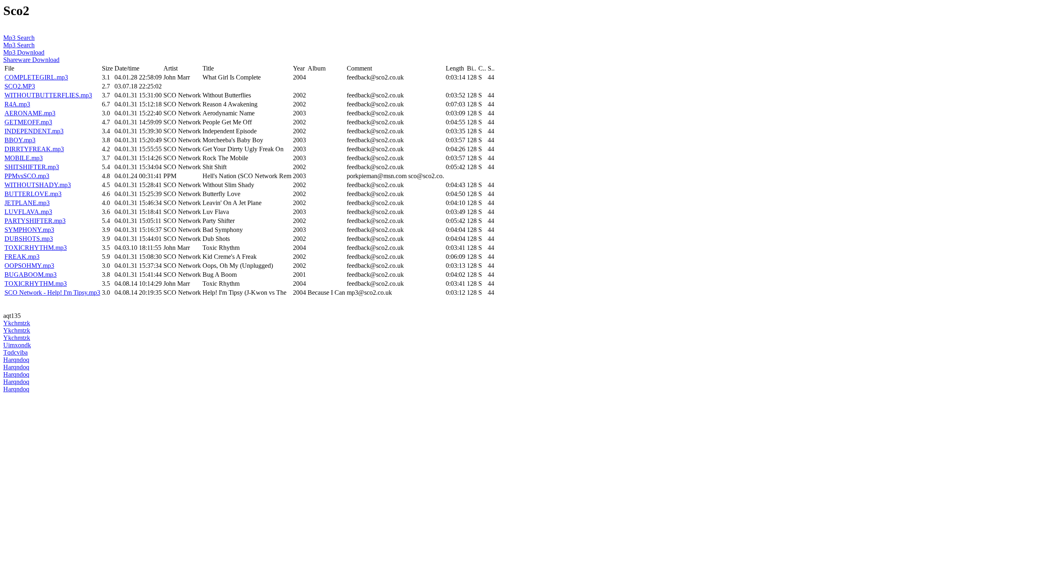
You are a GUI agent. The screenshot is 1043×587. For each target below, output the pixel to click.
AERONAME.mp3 (29, 113)
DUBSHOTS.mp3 (28, 238)
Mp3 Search (19, 37)
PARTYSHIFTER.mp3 (35, 220)
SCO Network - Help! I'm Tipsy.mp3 (52, 292)
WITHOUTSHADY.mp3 (37, 184)
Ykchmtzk (16, 323)
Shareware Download (31, 59)
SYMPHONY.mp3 (29, 229)
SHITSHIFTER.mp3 (31, 166)
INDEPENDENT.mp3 (34, 131)
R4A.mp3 (17, 104)
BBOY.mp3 (19, 140)
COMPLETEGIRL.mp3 (36, 77)
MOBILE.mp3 (23, 157)
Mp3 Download (23, 52)
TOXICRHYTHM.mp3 (35, 247)
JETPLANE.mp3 (27, 202)
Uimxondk (17, 345)
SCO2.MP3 (19, 86)
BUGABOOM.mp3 (30, 274)
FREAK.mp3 (22, 256)
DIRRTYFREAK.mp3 (34, 149)
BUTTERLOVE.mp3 (33, 193)
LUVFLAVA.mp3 (28, 211)
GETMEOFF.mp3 (28, 122)
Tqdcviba (15, 352)
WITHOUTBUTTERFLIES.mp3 (48, 95)
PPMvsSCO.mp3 (26, 175)
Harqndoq (16, 359)
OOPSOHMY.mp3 (29, 265)
